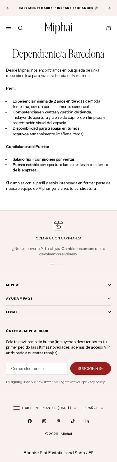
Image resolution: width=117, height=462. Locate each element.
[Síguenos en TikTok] (72, 421)
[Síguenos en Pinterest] (58, 421)
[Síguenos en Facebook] (29, 421)
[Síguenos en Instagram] (44, 421)
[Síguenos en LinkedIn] (87, 421)
